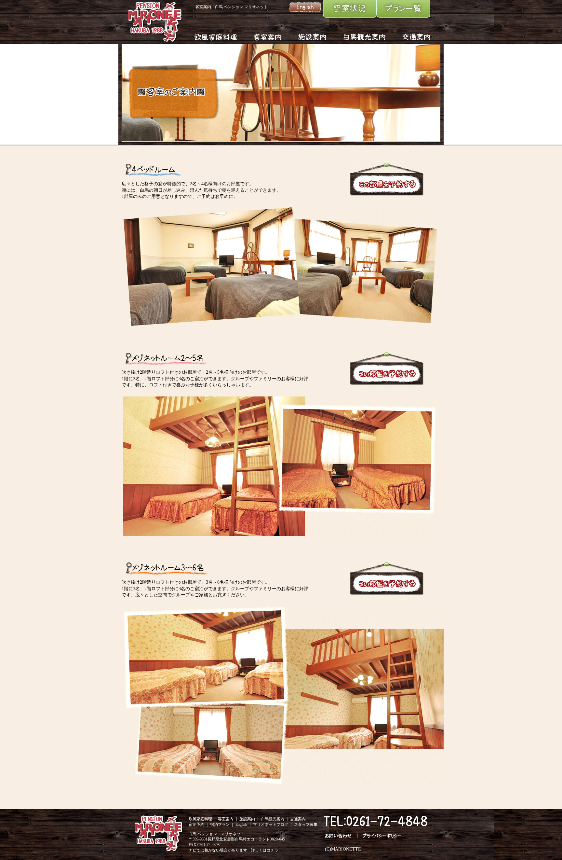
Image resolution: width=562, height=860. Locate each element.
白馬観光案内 (272, 819)
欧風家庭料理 (200, 819)
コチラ (272, 850)
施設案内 (247, 819)
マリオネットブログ (270, 824)
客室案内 (226, 819)
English (241, 824)
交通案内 (298, 819)
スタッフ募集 (305, 824)
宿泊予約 (196, 824)
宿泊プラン (220, 824)
